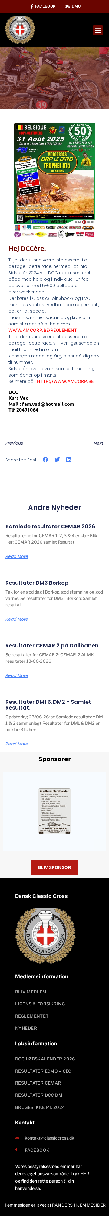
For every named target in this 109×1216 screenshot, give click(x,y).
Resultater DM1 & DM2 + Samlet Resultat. (48, 705)
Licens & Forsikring (40, 1003)
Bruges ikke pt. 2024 (40, 1107)
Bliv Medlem (31, 991)
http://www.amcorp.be (65, 381)
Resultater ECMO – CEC (43, 1071)
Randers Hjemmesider (79, 1204)
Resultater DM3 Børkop (36, 583)
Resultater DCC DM (38, 1095)
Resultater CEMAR (38, 1082)
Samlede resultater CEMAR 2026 (50, 526)
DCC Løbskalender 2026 (45, 1058)
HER (85, 1173)
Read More (16, 556)
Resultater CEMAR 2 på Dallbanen (52, 645)
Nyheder (26, 1028)
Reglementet (32, 1015)
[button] (98, 30)
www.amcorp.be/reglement (42, 330)
